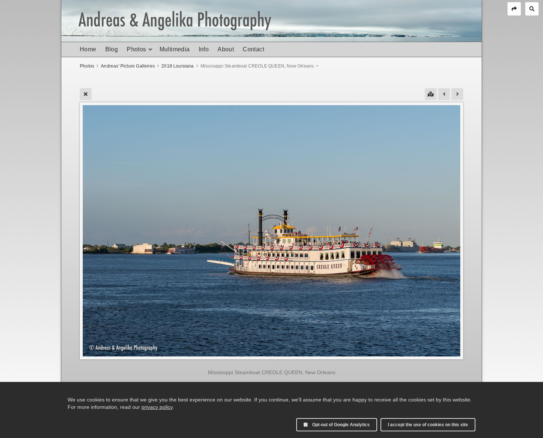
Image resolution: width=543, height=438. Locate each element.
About (226, 49)
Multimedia (175, 49)
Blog (111, 49)
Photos (136, 49)
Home (88, 49)
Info (204, 49)
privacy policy (157, 407)
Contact (253, 49)
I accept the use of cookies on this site (428, 424)
